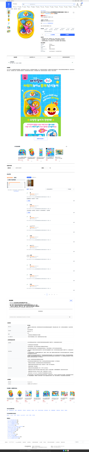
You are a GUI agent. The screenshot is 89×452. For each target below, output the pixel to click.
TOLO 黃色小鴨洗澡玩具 (11, 425)
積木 (49, 410)
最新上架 (31, 189)
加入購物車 (53, 34)
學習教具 (66, 410)
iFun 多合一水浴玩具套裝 (11, 435)
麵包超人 (8, 415)
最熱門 (28, 189)
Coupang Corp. (48, 23)
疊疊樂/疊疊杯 (53, 410)
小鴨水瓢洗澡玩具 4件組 (11, 431)
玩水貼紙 (33, 415)
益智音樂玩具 (29, 410)
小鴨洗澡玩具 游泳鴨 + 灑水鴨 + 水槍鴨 (13, 427)
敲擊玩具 (62, 410)
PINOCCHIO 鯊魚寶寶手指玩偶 (12, 422)
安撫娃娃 (33, 410)
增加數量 (44, 35)
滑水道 (15, 415)
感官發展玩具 (46, 410)
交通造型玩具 (58, 410)
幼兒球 (36, 410)
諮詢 (71, 300)
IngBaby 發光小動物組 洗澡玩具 (12, 421)
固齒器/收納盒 (20, 410)
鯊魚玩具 (18, 415)
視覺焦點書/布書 (11, 410)
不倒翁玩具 (24, 410)
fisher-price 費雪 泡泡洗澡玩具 (12, 430)
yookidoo (11, 415)
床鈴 (7, 410)
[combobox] (71, 189)
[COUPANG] (28, 447)
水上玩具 (27, 415)
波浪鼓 (16, 410)
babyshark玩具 (23, 415)
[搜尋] (73, 4)
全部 (23, 4)
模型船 (30, 415)
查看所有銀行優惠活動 (48, 31)
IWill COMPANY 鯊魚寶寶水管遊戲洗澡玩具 (14, 436)
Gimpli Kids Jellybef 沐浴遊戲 (12, 434)
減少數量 (44, 34)
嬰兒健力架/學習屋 (40, 410)
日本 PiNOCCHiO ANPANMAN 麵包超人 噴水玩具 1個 (15, 426)
